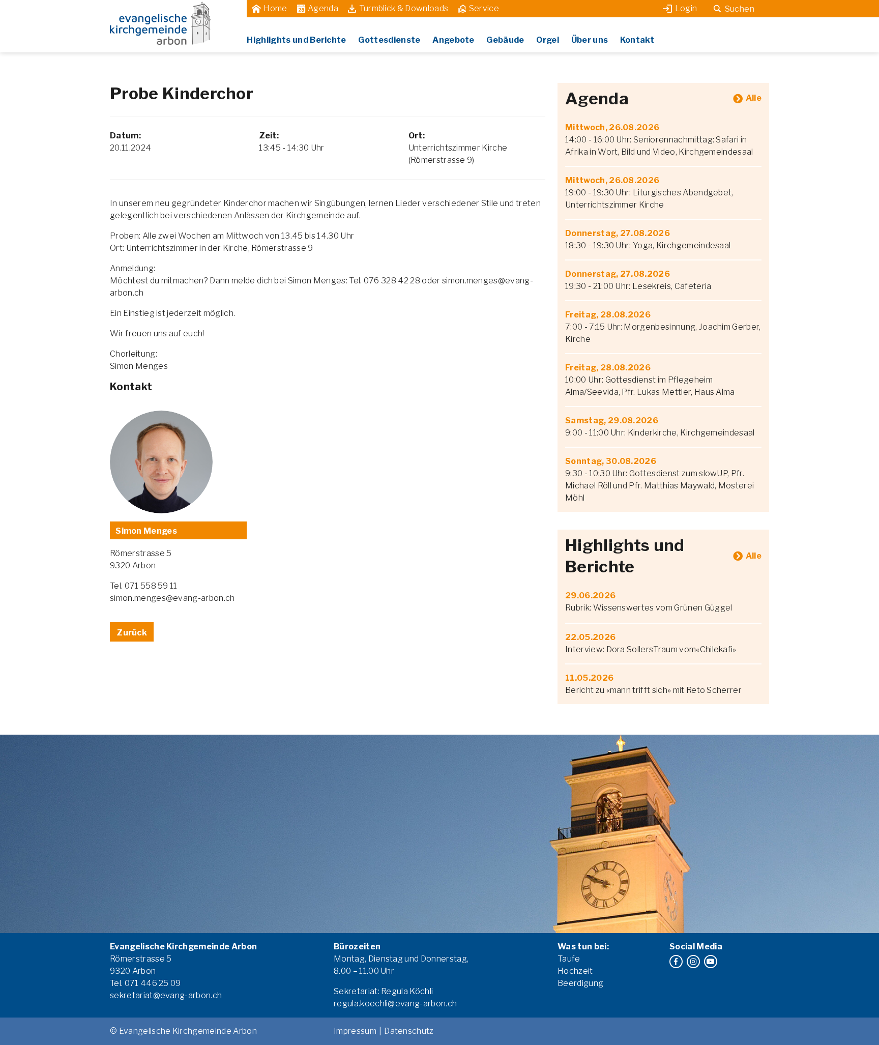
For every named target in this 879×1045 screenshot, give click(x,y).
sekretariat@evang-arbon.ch (166, 995)
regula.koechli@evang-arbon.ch (395, 1003)
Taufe (569, 959)
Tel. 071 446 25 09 (145, 983)
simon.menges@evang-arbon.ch (172, 598)
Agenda (323, 8)
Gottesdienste (389, 40)
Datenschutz (409, 1031)
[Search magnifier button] (717, 9)
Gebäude (505, 40)
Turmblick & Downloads (404, 8)
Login (686, 8)
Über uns (589, 40)
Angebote (453, 40)
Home (275, 8)
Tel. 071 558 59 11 (144, 586)
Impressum (355, 1031)
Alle (753, 98)
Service (484, 8)
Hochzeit (575, 971)
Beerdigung (580, 983)
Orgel (547, 40)
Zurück (131, 632)
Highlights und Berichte (296, 40)
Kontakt (637, 40)
